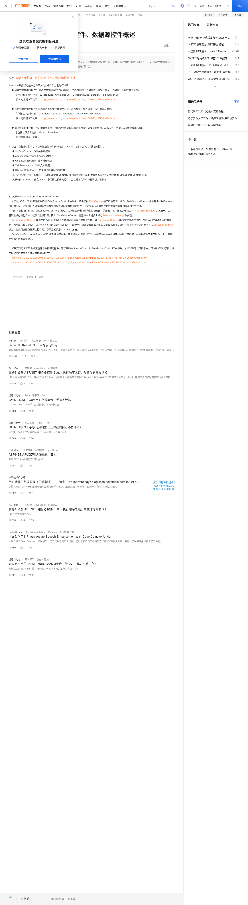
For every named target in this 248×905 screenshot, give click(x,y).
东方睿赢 (13, 368)
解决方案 (58, 6)
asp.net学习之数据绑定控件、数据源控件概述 (46, 78)
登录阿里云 (54, 58)
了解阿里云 (119, 6)
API (45, 340)
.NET (40, 277)
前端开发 (53, 368)
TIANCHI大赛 (115, 15)
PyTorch (52, 532)
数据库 (30, 277)
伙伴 (98, 6)
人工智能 (36, 340)
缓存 (39, 559)
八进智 (12, 340)
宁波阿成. (14, 450)
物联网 (35, 395)
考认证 (102, 15)
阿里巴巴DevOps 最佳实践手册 (205, 125)
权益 (69, 6)
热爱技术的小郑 (17, 477)
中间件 (48, 422)
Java (27, 395)
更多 (236, 101)
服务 (107, 6)
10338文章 (57, 899)
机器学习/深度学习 (36, 532)
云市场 (88, 6)
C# (43, 395)
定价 (78, 6)
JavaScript (40, 368)
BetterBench (15, 532)
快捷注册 (23, 59)
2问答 (72, 899)
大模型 (37, 6)
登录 (240, 5)
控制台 (218, 5)
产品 (47, 6)
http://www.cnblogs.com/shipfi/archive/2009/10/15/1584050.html (78, 99)
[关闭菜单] (6, 6)
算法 (46, 559)
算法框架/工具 (66, 532)
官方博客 (90, 15)
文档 (202, 5)
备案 (209, 5)
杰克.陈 (25, 899)
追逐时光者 (15, 395)
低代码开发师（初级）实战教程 (205, 111)
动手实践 (78, 15)
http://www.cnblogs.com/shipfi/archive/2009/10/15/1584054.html (78, 118)
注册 (227, 5)
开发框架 (27, 368)
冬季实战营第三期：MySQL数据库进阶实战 (212, 118)
